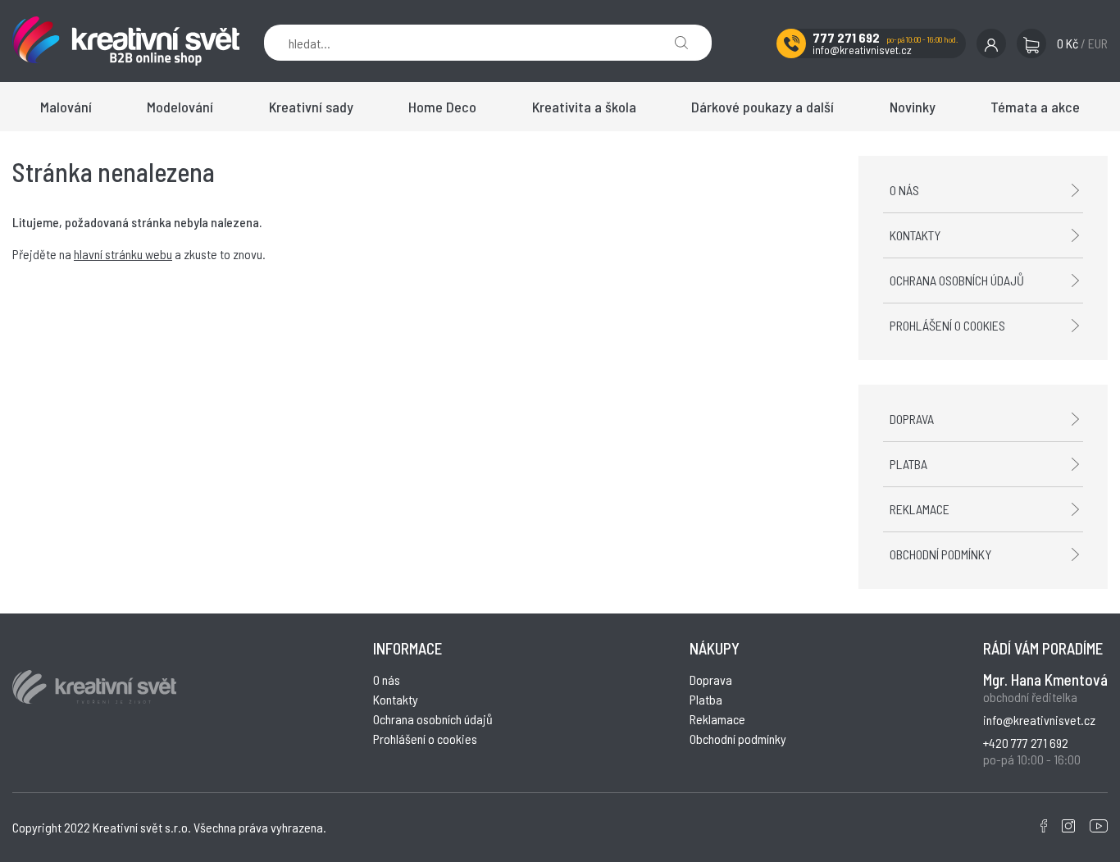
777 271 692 (846, 37)
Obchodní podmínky (940, 554)
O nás (904, 190)
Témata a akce (1035, 107)
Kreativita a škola (584, 107)
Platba (908, 464)
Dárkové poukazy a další (762, 107)
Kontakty (915, 235)
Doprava (912, 418)
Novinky (913, 107)
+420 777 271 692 (1025, 742)
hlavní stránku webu (123, 254)
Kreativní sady (311, 107)
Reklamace (919, 509)
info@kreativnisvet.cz (862, 50)
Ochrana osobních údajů (957, 280)
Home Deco (442, 107)
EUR (1098, 43)
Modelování (180, 107)
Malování (66, 107)
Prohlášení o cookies (947, 325)
